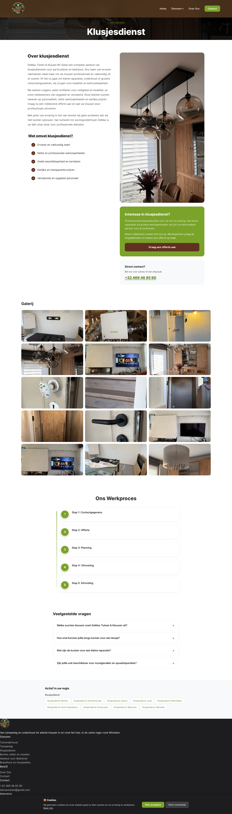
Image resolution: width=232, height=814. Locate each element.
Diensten (176, 8)
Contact (212, 8)
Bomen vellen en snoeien (15, 754)
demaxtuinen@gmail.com (15, 789)
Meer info (48, 808)
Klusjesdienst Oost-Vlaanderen (62, 707)
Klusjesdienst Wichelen (153, 707)
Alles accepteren (153, 805)
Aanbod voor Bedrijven (13, 758)
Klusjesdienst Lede (142, 700)
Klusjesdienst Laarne (117, 700)
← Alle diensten (116, 22)
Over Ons (194, 8)
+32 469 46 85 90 (140, 278)
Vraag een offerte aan (162, 247)
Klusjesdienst (7, 750)
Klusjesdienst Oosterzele (95, 707)
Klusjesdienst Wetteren (125, 707)
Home (163, 8)
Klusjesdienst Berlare (57, 700)
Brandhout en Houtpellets (15, 762)
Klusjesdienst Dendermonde (87, 700)
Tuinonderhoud (9, 742)
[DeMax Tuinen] (18, 8)
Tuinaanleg (6, 746)
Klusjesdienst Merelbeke (170, 700)
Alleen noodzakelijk (177, 805)
